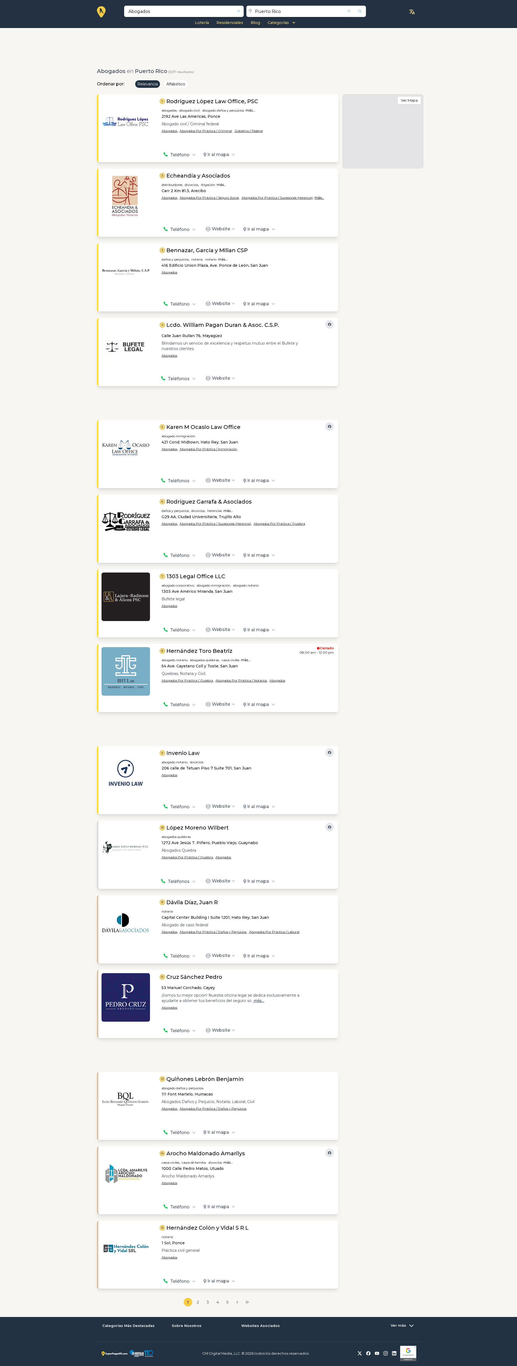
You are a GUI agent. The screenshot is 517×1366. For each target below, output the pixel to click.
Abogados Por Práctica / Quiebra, (188, 680)
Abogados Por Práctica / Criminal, (206, 131)
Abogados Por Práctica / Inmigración (208, 449)
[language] (412, 12)
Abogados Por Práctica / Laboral (274, 932)
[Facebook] (329, 324)
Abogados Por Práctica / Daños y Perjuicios (213, 1109)
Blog (255, 22)
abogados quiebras (176, 837)
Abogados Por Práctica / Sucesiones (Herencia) (277, 198)
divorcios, (192, 185)
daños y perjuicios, (176, 259)
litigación (208, 185)
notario (210, 259)
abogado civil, (189, 110)
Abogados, (170, 131)
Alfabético (175, 84)
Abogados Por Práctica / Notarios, (241, 680)
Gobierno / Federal (249, 131)
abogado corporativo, (178, 585)
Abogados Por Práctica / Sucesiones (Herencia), (216, 524)
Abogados (169, 272)
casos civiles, (171, 1162)
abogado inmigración (178, 436)
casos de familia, (194, 1162)
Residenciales (229, 22)
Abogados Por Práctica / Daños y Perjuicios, (213, 932)
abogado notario (246, 585)
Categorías (278, 22)
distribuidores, (172, 185)
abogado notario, (175, 660)
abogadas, (169, 110)
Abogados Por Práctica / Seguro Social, (210, 198)
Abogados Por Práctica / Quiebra (279, 524)
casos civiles (230, 660)
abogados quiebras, (205, 660)
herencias (214, 511)
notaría (167, 911)
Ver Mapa (409, 100)
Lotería (202, 22)
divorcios (196, 762)
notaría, (197, 259)
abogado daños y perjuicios (223, 110)
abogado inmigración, (214, 585)
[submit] (356, 11)
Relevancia (147, 84)
